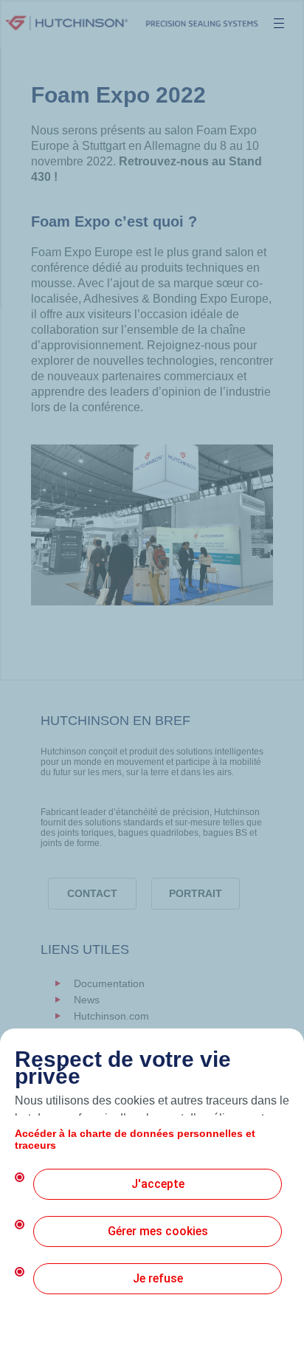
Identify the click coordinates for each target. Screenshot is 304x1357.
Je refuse (158, 1278)
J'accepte (157, 1184)
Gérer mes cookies (158, 1231)
